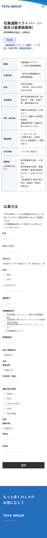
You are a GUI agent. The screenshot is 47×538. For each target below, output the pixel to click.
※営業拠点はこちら (10, 167)
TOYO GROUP (11, 6)
